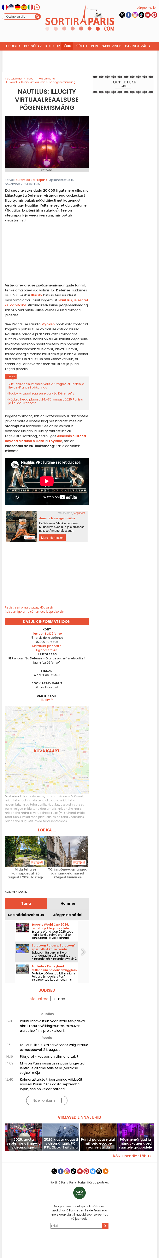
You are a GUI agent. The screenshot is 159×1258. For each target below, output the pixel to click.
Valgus (18, 809)
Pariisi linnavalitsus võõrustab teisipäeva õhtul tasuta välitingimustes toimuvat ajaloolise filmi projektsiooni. (52, 1026)
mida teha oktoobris (44, 800)
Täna (26, 903)
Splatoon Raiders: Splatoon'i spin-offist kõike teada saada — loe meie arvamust (54, 949)
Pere (95, 46)
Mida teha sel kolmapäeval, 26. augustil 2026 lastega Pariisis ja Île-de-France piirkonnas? (26, 873)
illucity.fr (47, 700)
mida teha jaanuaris (36, 817)
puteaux (52, 796)
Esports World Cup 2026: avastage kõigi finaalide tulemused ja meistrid (50, 928)
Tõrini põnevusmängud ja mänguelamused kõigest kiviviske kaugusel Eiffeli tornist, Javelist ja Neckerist (67, 873)
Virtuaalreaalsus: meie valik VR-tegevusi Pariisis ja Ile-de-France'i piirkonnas (46, 386)
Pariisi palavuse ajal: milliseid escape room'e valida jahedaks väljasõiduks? (98, 1143)
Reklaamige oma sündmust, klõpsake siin (34, 612)
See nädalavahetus (26, 914)
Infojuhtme (38, 998)
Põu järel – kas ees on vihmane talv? (49, 1056)
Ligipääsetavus (47, 650)
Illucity (36, 295)
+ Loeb (59, 998)
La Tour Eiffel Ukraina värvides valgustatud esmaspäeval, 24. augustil (54, 1047)
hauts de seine (33, 796)
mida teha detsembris (40, 809)
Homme (68, 903)
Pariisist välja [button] (138, 46)
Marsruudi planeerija (46, 646)
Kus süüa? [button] (33, 46)
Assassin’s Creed (71, 796)
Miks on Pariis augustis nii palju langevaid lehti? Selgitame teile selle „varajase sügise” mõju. (52, 1068)
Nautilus (53, 804)
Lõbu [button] (67, 46)
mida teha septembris (51, 821)
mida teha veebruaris (68, 817)
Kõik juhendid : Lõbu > (132, 1155)
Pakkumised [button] (111, 46)
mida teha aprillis (34, 804)
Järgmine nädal (67, 914)
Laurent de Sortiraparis (30, 180)
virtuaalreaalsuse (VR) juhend (54, 813)
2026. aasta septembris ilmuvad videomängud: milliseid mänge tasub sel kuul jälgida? (24, 1143)
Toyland (55, 441)
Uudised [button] (13, 46)
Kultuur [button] (52, 46)
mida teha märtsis (18, 813)
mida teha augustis (19, 821)
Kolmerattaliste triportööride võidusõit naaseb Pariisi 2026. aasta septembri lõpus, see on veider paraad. (51, 1084)
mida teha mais (69, 809)
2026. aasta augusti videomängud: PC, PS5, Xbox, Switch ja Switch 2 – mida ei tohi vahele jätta (61, 1143)
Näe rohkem (44, 1100)
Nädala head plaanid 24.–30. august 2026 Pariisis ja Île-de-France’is (45, 401)
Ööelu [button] (81, 46)
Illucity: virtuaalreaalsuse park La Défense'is (41, 393)
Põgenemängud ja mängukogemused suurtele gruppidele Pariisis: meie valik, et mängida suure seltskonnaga (135, 1143)
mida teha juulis (16, 800)
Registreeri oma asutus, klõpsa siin (29, 607)
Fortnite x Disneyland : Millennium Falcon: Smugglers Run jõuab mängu (54, 970)
